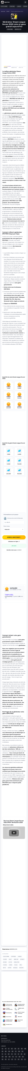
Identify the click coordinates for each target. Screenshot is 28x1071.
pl (16, 1056)
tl (15, 1059)
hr (12, 1051)
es (2, 1048)
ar (21, 1048)
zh (9, 1051)
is (18, 1054)
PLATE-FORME (4, 6)
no (9, 1056)
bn (25, 1048)
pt (5, 1048)
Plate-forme (7, 526)
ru (23, 1056)
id (21, 1054)
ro (19, 1056)
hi (11, 1054)
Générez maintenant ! (14, 537)
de (12, 1048)
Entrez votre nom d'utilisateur (15, 518)
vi (24, 1059)
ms (6, 1056)
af (18, 1048)
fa (13, 1056)
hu (15, 1054)
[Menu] (25, 2)
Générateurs (4, 1038)
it (8, 1048)
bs (2, 1051)
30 (19, 541)
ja (24, 1054)
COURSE (25, 6)
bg (5, 1051)
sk (5, 1059)
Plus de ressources (5, 1040)
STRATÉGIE (12, 6)
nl (22, 1051)
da (19, 1051)
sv (12, 1059)
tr (21, 1059)
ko (2, 1056)
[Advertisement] (14, 987)
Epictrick (3, 11)
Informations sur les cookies (8, 1042)
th (18, 1059)
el (5, 1054)
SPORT (8, 11)
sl (8, 1059)
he (8, 1054)
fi (2, 1054)
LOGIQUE (19, 6)
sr (2, 1059)
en (15, 1048)
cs (15, 1051)
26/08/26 (19, 550)
